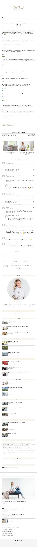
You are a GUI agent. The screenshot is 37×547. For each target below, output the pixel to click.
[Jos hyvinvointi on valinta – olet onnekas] (5, 403)
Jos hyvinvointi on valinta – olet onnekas (15, 402)
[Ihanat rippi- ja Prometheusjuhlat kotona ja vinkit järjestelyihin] (5, 333)
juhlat (27, 444)
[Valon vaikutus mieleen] (5, 414)
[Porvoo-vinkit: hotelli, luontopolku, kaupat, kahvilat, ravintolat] (5, 429)
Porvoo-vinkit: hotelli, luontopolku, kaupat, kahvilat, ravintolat (18, 428)
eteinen (8, 444)
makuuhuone (5, 447)
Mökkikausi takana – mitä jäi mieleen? (14, 352)
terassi (8, 452)
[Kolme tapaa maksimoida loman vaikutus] (5, 389)
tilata (26, 265)
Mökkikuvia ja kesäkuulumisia (13, 341)
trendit (12, 452)
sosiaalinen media (27, 450)
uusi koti (26, 452)
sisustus (18, 21)
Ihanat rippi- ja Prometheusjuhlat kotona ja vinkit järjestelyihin (18, 332)
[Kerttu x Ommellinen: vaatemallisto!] (5, 363)
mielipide (20, 447)
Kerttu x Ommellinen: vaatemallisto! (14, 361)
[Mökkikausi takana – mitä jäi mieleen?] (5, 354)
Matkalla (16, 447)
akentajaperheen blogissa (20, 112)
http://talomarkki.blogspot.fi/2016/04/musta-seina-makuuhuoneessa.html (19, 219)
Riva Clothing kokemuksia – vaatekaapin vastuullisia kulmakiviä (18, 372)
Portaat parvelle (11, 519)
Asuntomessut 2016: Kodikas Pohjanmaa (8, 125)
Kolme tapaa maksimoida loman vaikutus (15, 387)
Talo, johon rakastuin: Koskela (6, 124)
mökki (29, 447)
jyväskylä (32, 444)
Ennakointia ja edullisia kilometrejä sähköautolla (16, 407)
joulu (23, 444)
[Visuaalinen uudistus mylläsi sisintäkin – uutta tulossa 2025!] (26, 146)
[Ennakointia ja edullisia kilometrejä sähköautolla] (5, 409)
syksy (32, 450)
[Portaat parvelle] (5, 521)
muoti (25, 447)
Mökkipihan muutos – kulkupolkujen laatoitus (15, 346)
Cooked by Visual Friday (18, 543)
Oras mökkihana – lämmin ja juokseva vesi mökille (16, 508)
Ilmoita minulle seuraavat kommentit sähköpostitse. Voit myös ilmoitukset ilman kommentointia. (18, 266)
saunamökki (16, 450)
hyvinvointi (18, 444)
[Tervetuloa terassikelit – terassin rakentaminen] (5, 516)
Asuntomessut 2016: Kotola (6, 123)
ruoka (4, 450)
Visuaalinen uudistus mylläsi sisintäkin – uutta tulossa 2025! (18, 326)
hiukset (12, 444)
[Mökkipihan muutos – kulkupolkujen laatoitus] (5, 348)
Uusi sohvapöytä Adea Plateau (10, 152)
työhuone (21, 452)
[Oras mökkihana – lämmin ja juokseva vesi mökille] (5, 510)
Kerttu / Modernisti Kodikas (13, 169)
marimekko (10, 447)
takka (4, 452)
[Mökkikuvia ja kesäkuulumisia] (5, 343)
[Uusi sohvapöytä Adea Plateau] (10, 146)
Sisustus (4, 128)
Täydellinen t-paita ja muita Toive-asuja (14, 367)
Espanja (4, 444)
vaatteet (31, 452)
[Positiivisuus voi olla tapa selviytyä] (5, 394)
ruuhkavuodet (9, 450)
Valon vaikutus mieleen (12, 413)
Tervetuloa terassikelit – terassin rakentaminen (16, 514)
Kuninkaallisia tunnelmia (12, 433)
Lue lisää (3, 503)
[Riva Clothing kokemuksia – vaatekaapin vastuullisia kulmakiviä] (5, 374)
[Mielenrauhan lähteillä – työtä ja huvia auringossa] (5, 424)
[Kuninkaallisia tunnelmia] (5, 435)
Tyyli (17, 452)
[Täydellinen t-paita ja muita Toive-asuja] (5, 368)
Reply (34, 169)
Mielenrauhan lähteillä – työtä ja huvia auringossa (16, 422)
